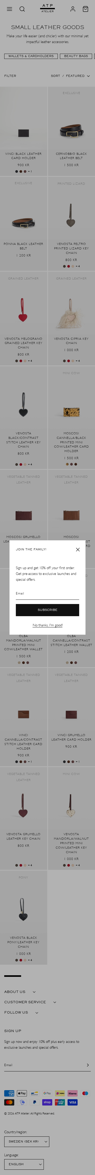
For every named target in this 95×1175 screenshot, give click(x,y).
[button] (78, 549)
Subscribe (48, 610)
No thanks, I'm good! (48, 625)
